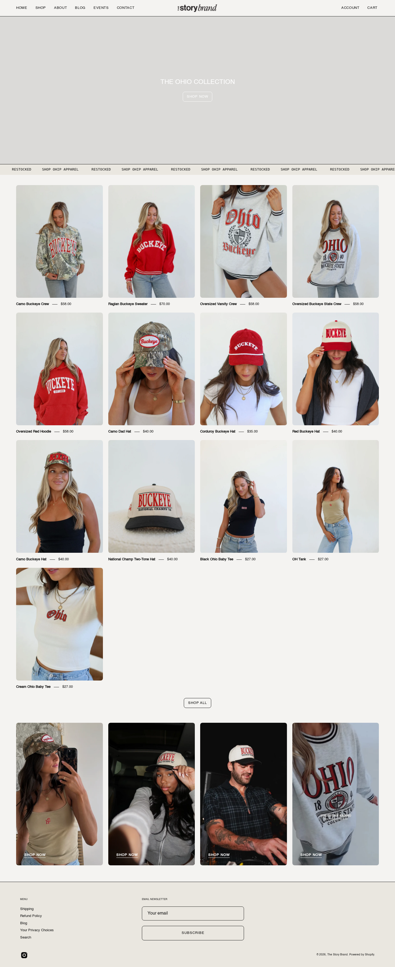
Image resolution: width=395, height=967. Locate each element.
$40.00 (148, 431)
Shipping (27, 909)
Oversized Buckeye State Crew (316, 304)
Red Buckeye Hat (306, 431)
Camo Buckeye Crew (32, 304)
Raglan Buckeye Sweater (128, 304)
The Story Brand (337, 955)
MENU (24, 899)
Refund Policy (31, 916)
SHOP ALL (197, 703)
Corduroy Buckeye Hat (217, 431)
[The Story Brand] (197, 8)
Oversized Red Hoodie (33, 431)
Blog (23, 923)
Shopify (369, 955)
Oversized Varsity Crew (218, 304)
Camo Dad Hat (119, 431)
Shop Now (197, 96)
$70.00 (164, 304)
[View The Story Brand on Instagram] (24, 955)
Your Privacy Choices (37, 930)
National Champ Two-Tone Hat (131, 559)
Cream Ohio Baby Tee (33, 687)
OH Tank (299, 559)
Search (25, 937)
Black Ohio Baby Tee (216, 559)
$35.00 (252, 431)
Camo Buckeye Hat (31, 559)
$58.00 (66, 304)
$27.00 (250, 559)
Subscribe (193, 933)
